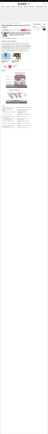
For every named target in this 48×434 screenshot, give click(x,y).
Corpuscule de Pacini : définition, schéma (23, 121)
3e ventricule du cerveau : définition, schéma (23, 115)
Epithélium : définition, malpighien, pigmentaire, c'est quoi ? (8, 108)
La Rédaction (6, 29)
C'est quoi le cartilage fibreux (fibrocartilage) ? (22, 112)
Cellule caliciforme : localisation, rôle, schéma (23, 124)
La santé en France (39, 6)
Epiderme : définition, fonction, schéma (24, 107)
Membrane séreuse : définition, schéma (7, 110)
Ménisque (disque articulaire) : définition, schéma (22, 119)
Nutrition (14, 6)
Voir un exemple (43, 26)
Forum (45, 6)
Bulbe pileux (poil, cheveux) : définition (9, 111)
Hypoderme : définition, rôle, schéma (9, 123)
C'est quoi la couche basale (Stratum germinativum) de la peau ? (8, 126)
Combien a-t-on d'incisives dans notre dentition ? (24, 126)
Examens (25, 6)
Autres (3, 106)
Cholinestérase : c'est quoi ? (7, 114)
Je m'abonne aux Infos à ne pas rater (11, 38)
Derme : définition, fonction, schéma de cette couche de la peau (8, 119)
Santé (35, 26)
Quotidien (8, 6)
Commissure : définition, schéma (8, 120)
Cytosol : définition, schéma (22, 116)
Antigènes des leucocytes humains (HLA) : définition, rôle (23, 110)
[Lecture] (9, 66)
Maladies (2, 6)
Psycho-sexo (31, 6)
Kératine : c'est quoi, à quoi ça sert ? (8, 127)
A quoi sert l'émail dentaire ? (22, 127)
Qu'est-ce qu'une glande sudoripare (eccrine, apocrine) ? (8, 117)
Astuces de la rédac (37, 27)
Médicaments (19, 6)
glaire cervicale (7, 47)
